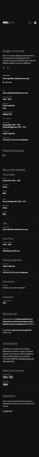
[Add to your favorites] (8, 67)
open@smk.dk (7, 411)
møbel (5, 384)
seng (11, 377)
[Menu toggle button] (35, 23)
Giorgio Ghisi (7, 125)
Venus (5, 377)
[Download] (4, 67)
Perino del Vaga (8, 127)
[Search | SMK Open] (9, 23)
